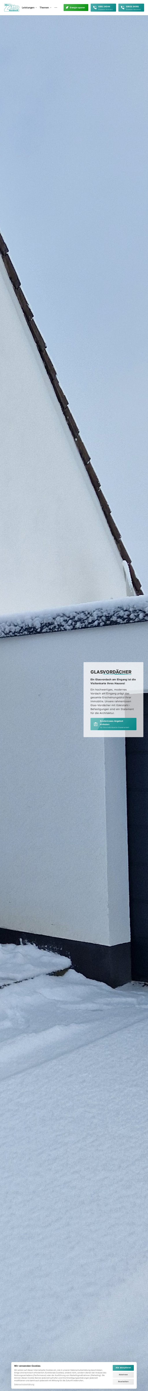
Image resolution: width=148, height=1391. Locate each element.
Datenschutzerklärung (24, 1384)
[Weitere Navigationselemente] (55, 7)
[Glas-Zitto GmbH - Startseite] (12, 7)
